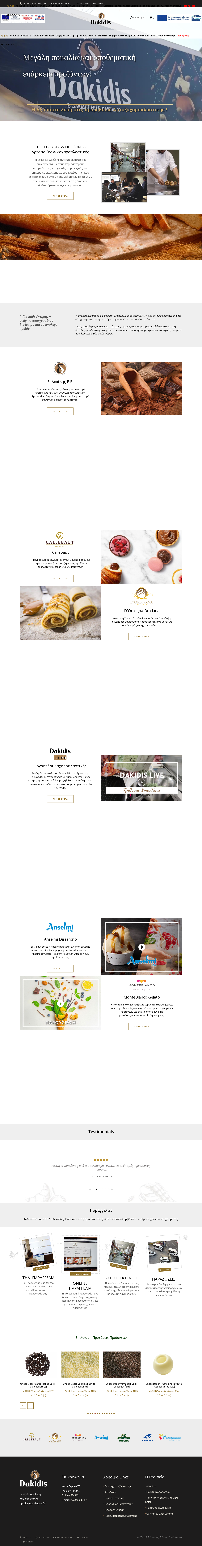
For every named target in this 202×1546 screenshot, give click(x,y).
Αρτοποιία (81, 35)
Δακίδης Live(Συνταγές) (117, 1486)
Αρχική (4, 35)
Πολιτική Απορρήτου (157, 1492)
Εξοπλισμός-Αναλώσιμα (163, 35)
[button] (90, 1189)
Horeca (92, 35)
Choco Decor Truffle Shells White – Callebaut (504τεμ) (85, 1385)
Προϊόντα (26, 35)
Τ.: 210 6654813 (70, 1495)
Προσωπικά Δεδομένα (158, 1507)
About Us (14, 35)
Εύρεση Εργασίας (113, 1498)
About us (150, 1486)
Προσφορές (183, 35)
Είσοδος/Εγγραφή (113, 1509)
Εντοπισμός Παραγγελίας (118, 1504)
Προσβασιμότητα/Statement (120, 1515)
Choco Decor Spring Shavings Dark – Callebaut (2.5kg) (168, 1385)
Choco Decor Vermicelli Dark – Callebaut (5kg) (43, 1385)
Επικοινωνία (7, 44)
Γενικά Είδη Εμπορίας (43, 35)
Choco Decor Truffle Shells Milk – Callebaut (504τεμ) (127, 1385)
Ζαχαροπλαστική (65, 35)
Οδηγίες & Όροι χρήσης (159, 1513)
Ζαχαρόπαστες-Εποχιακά (122, 35)
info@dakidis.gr (78, 1500)
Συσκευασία (143, 35)
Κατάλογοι (109, 1492)
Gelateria (102, 35)
